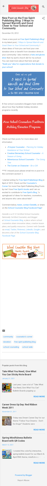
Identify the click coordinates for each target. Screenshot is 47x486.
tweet (19, 205)
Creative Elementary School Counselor (23, 153)
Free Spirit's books (21, 189)
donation (7, 342)
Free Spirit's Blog (30, 192)
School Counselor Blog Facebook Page (25, 208)
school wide (27, 347)
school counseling (11, 347)
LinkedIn (29, 229)
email (7, 229)
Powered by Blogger (23, 475)
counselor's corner (24, 337)
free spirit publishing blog (25, 342)
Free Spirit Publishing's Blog (32, 39)
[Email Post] (3, 331)
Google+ (37, 229)
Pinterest (21, 229)
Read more (39, 396)
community (8, 337)
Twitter (13, 229)
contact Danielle (30, 205)
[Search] (43, 7)
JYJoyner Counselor (16, 147)
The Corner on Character (18, 166)
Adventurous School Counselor (20, 159)
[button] (43, 18)
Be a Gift (34, 166)
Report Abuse (23, 480)
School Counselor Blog (13, 220)
